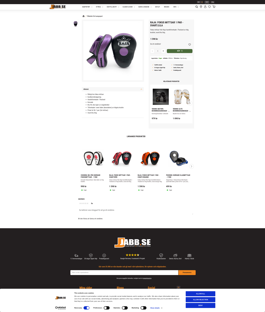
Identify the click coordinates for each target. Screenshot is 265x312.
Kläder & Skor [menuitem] (127, 7)
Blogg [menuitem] (120, 288)
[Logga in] (205, 7)
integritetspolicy (147, 278)
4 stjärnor (86, 203)
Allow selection (200, 300)
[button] (209, 7)
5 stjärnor (88, 203)
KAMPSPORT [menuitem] (86, 7)
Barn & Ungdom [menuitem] (144, 7)
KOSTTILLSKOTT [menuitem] (112, 7)
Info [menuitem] (174, 7)
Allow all (200, 294)
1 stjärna (80, 203)
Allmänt (86, 89)
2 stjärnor (82, 203)
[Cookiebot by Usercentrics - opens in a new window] (61, 308)
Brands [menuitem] (166, 7)
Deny (200, 305)
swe (207, 2)
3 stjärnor (84, 203)
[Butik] (201, 7)
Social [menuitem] (151, 288)
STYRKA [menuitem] (98, 7)
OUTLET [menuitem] (157, 7)
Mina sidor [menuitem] (86, 288)
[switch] (107, 308)
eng (212, 2)
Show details (155, 308)
